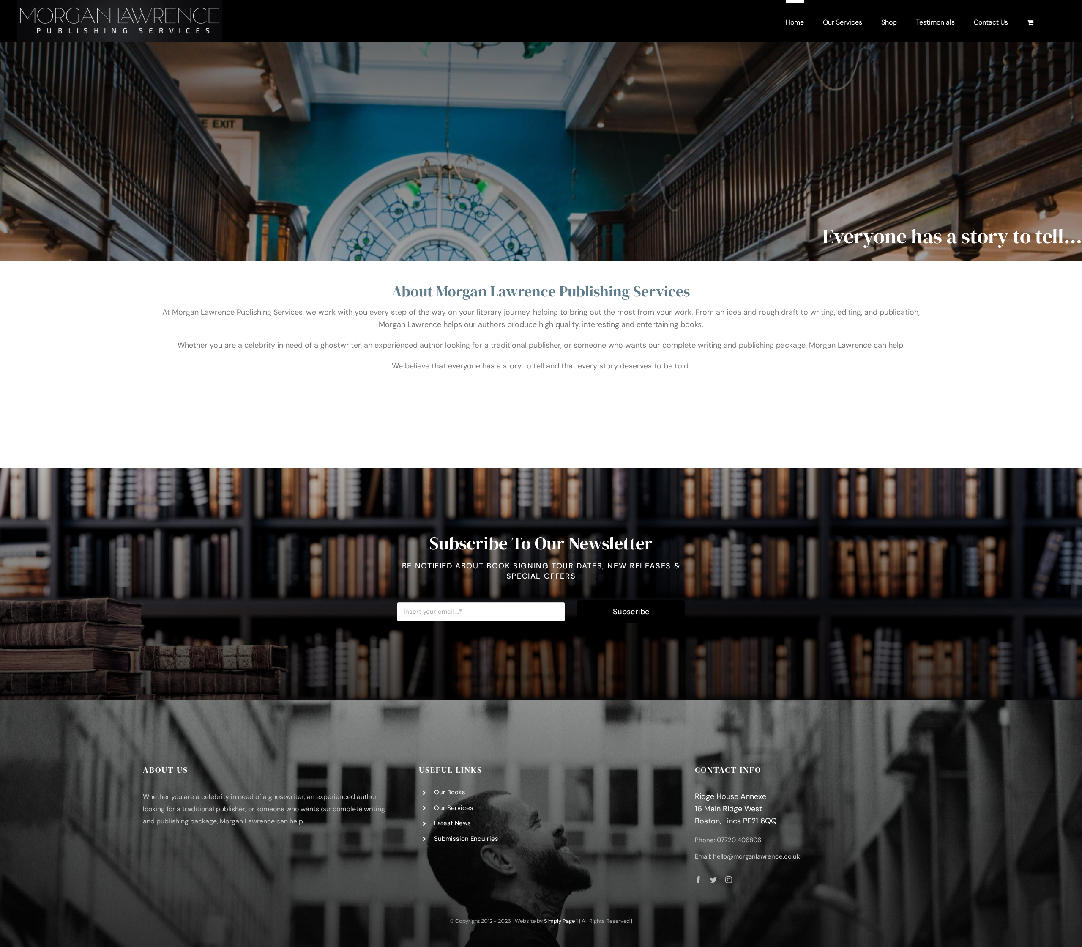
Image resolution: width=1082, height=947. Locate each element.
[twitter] (713, 879)
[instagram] (728, 879)
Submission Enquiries (466, 838)
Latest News (452, 823)
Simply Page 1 (561, 921)
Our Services (453, 808)
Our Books (449, 792)
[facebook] (698, 879)
